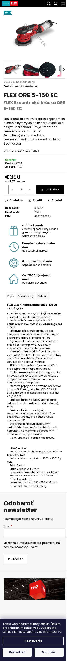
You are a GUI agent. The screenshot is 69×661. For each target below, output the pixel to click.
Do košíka (52, 189)
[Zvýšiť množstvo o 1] (30, 189)
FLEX (19, 167)
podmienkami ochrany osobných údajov (32, 545)
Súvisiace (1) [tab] (25, 296)
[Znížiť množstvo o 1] (13, 189)
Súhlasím (49, 652)
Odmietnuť (17, 652)
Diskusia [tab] (42, 296)
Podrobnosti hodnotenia (20, 86)
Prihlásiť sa (15, 559)
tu (59, 632)
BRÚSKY (38, 208)
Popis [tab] (10, 296)
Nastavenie (33, 641)
